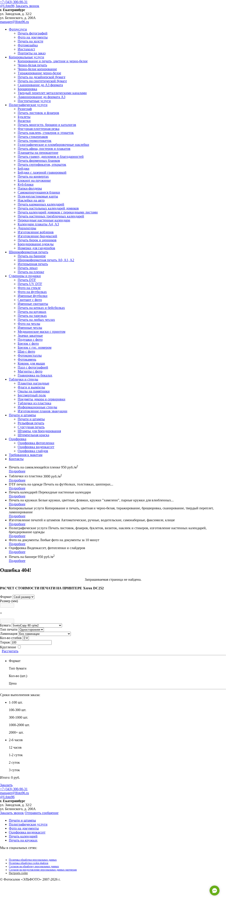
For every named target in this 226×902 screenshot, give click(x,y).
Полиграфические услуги (28, 105)
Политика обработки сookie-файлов (28, 863)
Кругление (8, 647)
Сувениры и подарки (25, 276)
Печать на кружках (23, 840)
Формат (6, 597)
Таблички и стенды (23, 379)
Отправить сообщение (41, 813)
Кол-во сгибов (11, 638)
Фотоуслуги (18, 29)
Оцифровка (17, 439)
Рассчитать (10, 651)
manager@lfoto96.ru (14, 22)
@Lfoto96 (7, 6)
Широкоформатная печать (28, 252)
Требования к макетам (25, 455)
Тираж (5, 642)
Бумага (5, 625)
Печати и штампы (22, 415)
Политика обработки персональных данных (33, 859)
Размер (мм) (9, 601)
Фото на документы (24, 828)
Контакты (16, 459)
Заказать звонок (27, 6)
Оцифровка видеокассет (27, 832)
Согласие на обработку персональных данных (34, 866)
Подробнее (17, 471)
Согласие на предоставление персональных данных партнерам (43, 869)
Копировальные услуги (26, 57)
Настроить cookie (18, 873)
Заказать (6, 785)
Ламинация (8, 634)
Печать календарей (23, 836)
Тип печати (8, 629)
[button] (214, 890)
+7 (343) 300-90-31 (14, 2)
